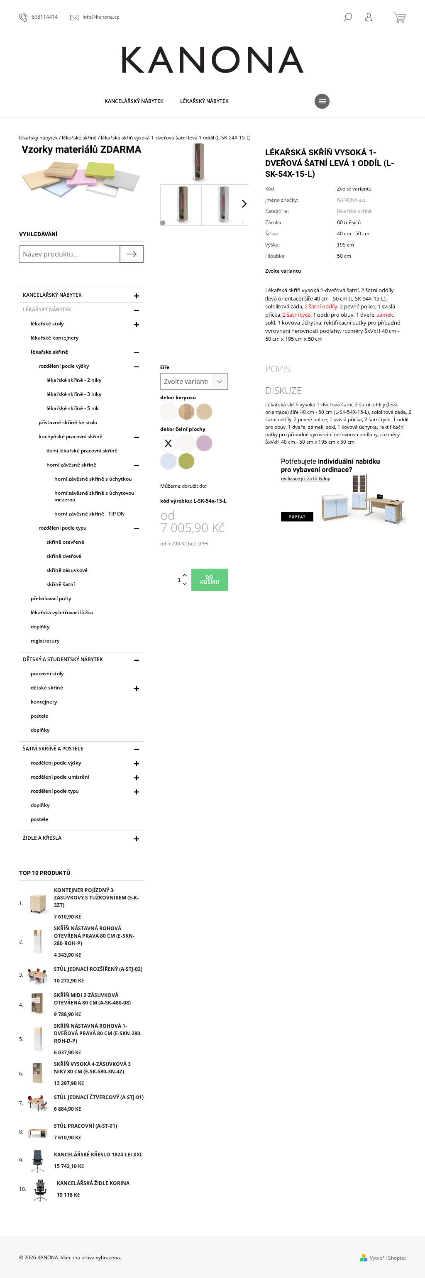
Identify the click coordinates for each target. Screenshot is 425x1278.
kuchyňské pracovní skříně (71, 436)
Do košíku (209, 580)
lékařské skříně (49, 351)
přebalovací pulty (51, 598)
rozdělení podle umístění (60, 776)
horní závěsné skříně (71, 464)
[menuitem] (134, 101)
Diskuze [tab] (283, 390)
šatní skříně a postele (53, 748)
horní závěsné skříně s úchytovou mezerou (94, 496)
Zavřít (406, 249)
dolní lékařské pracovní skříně (81, 450)
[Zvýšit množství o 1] (185, 575)
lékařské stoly (47, 323)
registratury (45, 640)
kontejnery (44, 701)
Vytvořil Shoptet (388, 1257)
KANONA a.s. (352, 199)
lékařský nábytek (47, 309)
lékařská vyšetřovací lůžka (62, 612)
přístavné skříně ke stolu (68, 422)
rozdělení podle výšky (64, 365)
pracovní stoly (47, 673)
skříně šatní (60, 584)
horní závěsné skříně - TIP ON (89, 513)
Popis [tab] (278, 369)
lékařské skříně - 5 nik (72, 408)
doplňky (40, 626)
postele (39, 715)
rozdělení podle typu (63, 527)
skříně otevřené (65, 541)
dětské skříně (47, 687)
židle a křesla (42, 837)
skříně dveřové (63, 556)
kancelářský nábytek (52, 294)
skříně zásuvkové (67, 570)
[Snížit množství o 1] (185, 584)
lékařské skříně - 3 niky (73, 394)
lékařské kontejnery (54, 337)
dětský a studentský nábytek (63, 659)
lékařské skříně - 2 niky (73, 380)
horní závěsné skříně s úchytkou (93, 478)
